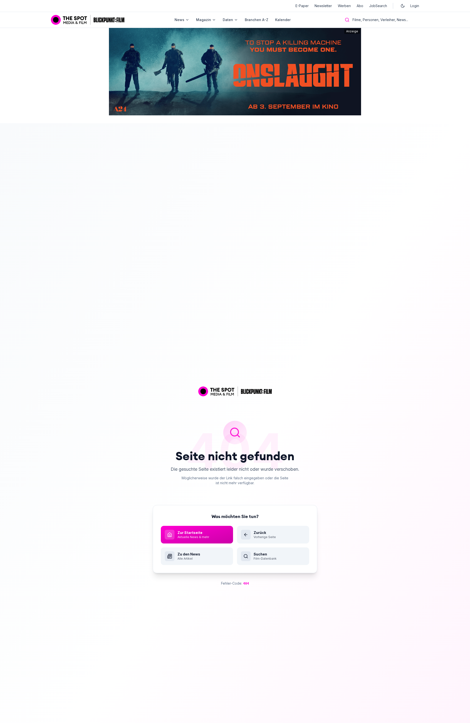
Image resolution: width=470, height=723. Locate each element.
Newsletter (323, 6)
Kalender (283, 20)
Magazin (203, 20)
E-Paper (302, 6)
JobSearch (378, 6)
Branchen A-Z (256, 20)
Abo (360, 6)
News (179, 20)
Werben (344, 6)
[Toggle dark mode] (402, 6)
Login (414, 6)
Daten (228, 20)
